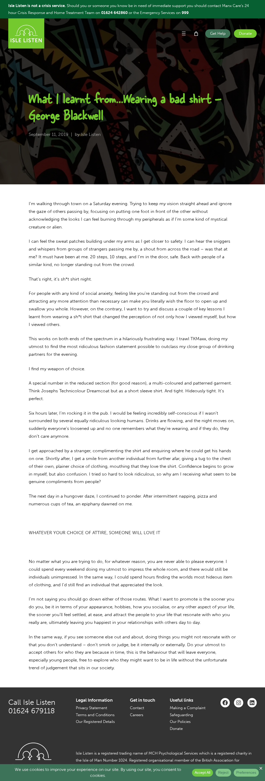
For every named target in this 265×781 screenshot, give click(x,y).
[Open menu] (184, 33)
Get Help (218, 33)
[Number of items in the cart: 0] (196, 33)
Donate (245, 33)
